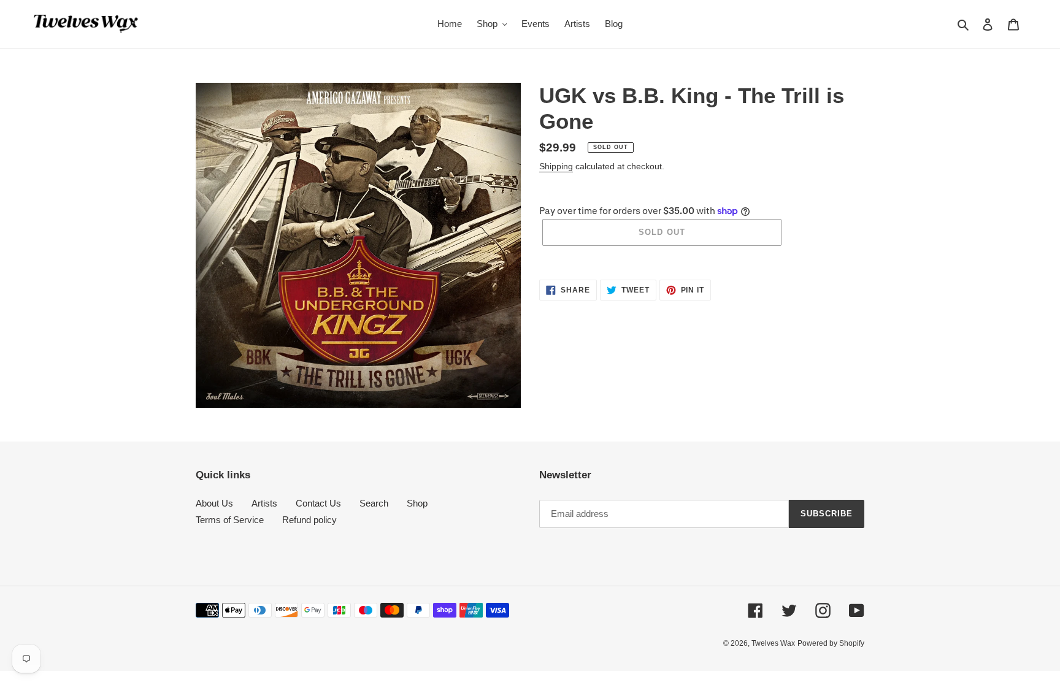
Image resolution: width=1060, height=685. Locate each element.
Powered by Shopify (830, 643)
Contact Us (318, 503)
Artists (264, 503)
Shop (417, 503)
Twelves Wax (773, 643)
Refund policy (309, 520)
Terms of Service (230, 520)
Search (373, 503)
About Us (214, 503)
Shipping (556, 166)
